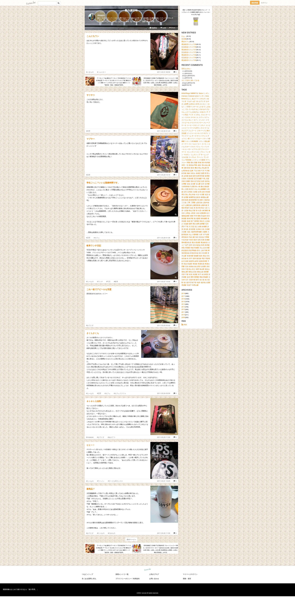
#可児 (108, 281)
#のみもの (111, 533)
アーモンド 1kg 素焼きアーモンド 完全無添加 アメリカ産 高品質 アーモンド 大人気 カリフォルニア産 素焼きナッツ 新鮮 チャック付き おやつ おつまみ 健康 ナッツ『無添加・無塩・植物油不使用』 (113, 81)
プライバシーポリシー (124, 578)
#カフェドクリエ (120, 393)
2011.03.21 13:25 (163, 481)
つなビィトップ (87, 574)
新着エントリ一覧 (122, 574)
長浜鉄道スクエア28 (188, 47)
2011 (183, 312)
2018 (183, 293)
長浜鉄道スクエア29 (188, 44)
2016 (183, 299)
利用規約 (136, 578)
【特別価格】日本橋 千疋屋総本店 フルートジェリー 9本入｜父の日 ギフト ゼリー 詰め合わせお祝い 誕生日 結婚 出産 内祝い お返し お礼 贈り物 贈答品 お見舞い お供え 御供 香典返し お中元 (160, 81)
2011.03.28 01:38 (163, 237)
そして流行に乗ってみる (190, 80)
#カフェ (97, 237)
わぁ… (183, 36)
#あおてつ (111, 437)
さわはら (101, 15)
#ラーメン (100, 481)
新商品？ (91, 488)
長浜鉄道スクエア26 (188, 55)
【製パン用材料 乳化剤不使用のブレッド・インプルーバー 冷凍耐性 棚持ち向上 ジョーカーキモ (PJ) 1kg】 (196, 12)
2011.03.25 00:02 (163, 325)
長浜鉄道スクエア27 (188, 49)
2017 (183, 296)
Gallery (154, 28)
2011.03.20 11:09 (163, 533)
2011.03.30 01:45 (163, 131)
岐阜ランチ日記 (94, 245)
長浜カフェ (185, 41)
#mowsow (89, 437)
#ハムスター (101, 72)
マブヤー (91, 138)
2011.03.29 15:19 (163, 175)
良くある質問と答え (89, 578)
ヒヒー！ (91, 444)
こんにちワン (93, 35)
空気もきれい (186, 68)
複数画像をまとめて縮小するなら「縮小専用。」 (20, 589)
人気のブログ (154, 574)
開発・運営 (187, 578)
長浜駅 (183, 39)
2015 (183, 301)
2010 (183, 314)
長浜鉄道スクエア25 (188, 60)
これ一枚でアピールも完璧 (99, 289)
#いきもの (90, 72)
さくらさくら (93, 333)
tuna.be (147, 569)
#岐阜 (116, 281)
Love (164, 28)
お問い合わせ (154, 578)
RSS (185, 324)
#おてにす (90, 325)
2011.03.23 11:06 (163, 437)
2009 (183, 317)
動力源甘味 (131, 10)
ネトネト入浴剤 (94, 401)
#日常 (88, 131)
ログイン (264, 2)
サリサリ (91, 94)
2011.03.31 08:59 (163, 72)
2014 (183, 304)
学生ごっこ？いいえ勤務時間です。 (103, 182)
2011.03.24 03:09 (163, 393)
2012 (183, 309)
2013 (183, 307)
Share (173, 28)
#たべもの (90, 281)
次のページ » (131, 539)
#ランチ (100, 281)
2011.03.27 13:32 (163, 281)
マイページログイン (190, 574)
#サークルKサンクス (115, 481)
